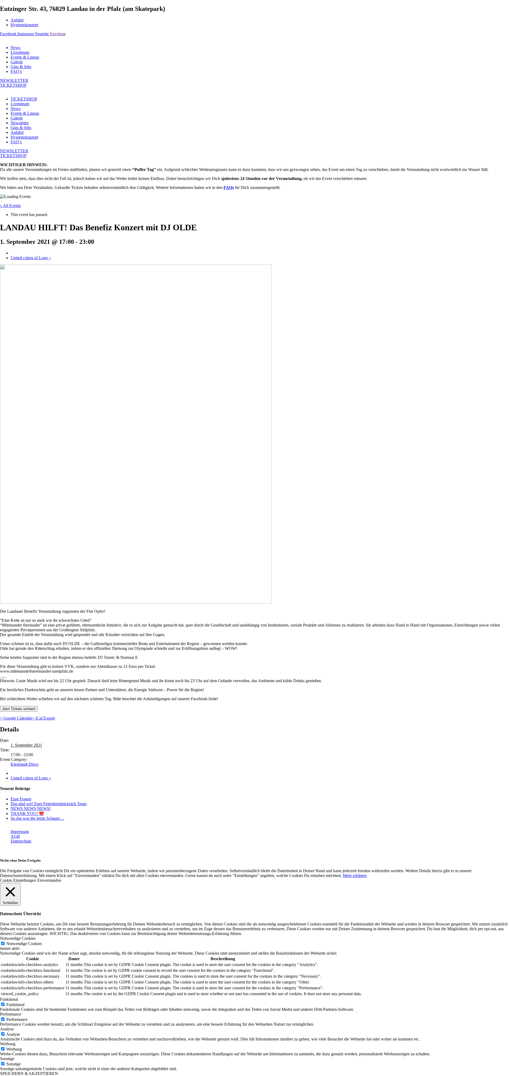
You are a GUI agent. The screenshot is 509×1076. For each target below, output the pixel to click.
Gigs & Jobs (21, 66)
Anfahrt (17, 20)
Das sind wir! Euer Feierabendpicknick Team (48, 803)
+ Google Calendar (16, 718)
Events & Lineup (25, 57)
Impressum (20, 831)
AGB (15, 836)
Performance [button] (10, 1014)
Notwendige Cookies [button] (18, 938)
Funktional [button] (9, 999)
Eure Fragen (21, 799)
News (15, 47)
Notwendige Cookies (24, 943)
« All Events (10, 205)
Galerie (17, 62)
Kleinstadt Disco (24, 764)
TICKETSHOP (24, 99)
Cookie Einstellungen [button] (18, 880)
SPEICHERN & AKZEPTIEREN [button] (29, 1073)
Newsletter (20, 123)
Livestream (20, 52)
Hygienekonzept (24, 25)
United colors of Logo (31, 257)
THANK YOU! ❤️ (27, 813)
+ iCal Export (43, 718)
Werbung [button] (7, 1044)
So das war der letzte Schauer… (37, 818)
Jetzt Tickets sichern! (19, 709)
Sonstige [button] (7, 1058)
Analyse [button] (7, 1029)
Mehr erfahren (355, 875)
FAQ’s (16, 71)
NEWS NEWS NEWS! (31, 808)
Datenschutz (21, 841)
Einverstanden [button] (49, 880)
